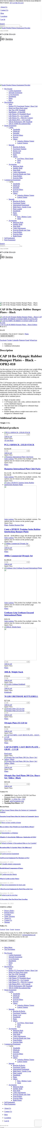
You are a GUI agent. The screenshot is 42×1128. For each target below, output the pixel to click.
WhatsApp (33, 340)
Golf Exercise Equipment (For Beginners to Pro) (14, 858)
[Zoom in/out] (1, 1125)
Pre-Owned (8, 89)
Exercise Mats (18, 178)
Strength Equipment (15, 93)
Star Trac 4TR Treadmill (17, 110)
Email (27, 340)
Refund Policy (9, 912)
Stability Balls (17, 168)
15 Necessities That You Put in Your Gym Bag (14, 899)
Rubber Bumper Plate (16, 525)
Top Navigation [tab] (9, 949)
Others (15, 139)
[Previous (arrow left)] (1, 1127)
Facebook (3, 340)
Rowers (15, 137)
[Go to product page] (23, 432)
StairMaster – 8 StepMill (17, 112)
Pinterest (22, 340)
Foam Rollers (17, 176)
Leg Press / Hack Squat (25, 158)
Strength (11, 145)
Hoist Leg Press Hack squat (18, 108)
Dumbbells (12, 96)
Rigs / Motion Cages (24, 217)
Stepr (10, 104)
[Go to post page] (21, 812)
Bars (10, 100)
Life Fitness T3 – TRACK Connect (21, 118)
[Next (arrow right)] (3, 1127)
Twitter (9, 340)
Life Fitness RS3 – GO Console (19, 120)
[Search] (21, 26)
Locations (4, 16)
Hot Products (8, 102)
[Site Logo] (15, 28)
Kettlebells (8, 692)
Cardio (11, 127)
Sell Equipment (9, 238)
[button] (2, 24)
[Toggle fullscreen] (3, 1125)
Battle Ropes (17, 236)
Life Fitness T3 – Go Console (19, 116)
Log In (3, 19)
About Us (4, 7)
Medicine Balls (18, 166)
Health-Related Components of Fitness (11, 868)
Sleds (19, 160)
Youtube (12, 929)
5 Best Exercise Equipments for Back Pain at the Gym (16, 889)
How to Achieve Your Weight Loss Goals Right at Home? (17, 827)
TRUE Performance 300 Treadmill (20, 122)
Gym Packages (14, 94)
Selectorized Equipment (21, 205)
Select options (9, 459)
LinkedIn (15, 340)
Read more (8, 739)
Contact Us (4, 10)
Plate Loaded (17, 209)
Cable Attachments (19, 172)
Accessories (13, 164)
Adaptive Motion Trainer (25, 141)
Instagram (17, 929)
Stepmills (16, 133)
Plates (11, 98)
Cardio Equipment (15, 91)
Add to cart (8, 437)
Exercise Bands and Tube (21, 174)
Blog (2, 13)
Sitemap (7, 922)
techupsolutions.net (28, 935)
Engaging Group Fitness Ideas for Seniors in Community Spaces (19, 816)
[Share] (5, 1125)
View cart (4, 940)
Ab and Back (8, 440)
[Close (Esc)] (7, 1125)
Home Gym (17, 151)
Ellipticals (16, 131)
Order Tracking (9, 916)
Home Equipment (10, 125)
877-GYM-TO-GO (16, 3)
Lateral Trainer (22, 197)
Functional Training (19, 149)
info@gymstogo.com (17, 801)
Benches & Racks (19, 147)
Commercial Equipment (12, 180)
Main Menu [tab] (8, 947)
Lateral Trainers (22, 143)
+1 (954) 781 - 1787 (18, 799)
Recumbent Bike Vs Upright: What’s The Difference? (16, 847)
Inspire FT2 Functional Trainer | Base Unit (23, 106)
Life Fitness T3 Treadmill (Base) (20, 114)
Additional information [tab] (12, 346)
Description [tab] (8, 344)
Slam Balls (16, 170)
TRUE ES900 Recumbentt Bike (20, 124)
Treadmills (16, 129)
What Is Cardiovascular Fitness (9, 878)
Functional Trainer (19, 203)
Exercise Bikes (18, 135)
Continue (11, 940)
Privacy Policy (9, 911)
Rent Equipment (9, 240)
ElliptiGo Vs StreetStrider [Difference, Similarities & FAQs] (18, 837)
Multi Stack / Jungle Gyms (22, 207)
